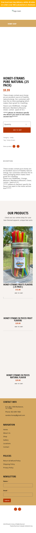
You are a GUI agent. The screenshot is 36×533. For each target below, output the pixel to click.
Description (8, 161)
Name (6, 481)
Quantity (7, 124)
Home (5, 429)
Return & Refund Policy (12, 461)
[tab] (8, 161)
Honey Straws (11, 140)
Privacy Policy (8, 468)
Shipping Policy (9, 464)
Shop (5, 436)
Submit (7, 500)
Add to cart (17, 130)
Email (5, 490)
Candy (11, 137)
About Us (6, 433)
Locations (7, 443)
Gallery (5, 440)
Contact (6, 447)
